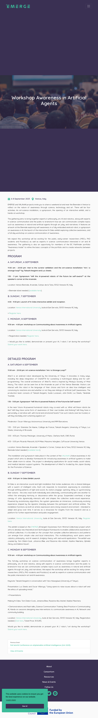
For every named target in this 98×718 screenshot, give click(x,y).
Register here (33, 336)
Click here (19, 621)
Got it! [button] (24, 706)
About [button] (49, 666)
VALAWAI (66, 456)
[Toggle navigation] (88, 6)
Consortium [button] (49, 671)
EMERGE (34, 527)
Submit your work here (17, 344)
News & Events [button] (49, 682)
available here (35, 290)
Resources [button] (49, 677)
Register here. (15, 313)
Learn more (11, 700)
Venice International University (28, 307)
